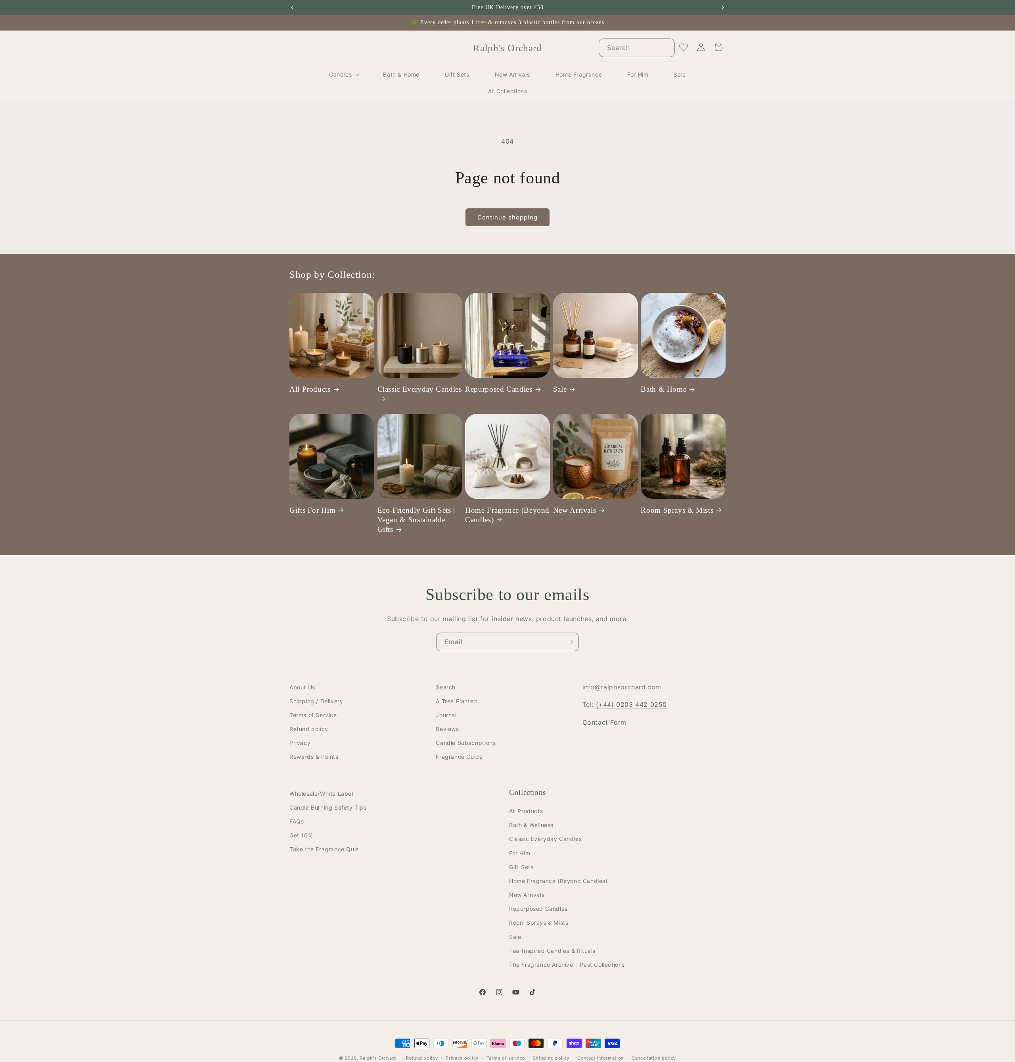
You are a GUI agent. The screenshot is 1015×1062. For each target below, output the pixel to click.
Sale (560, 389)
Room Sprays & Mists (677, 510)
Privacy (299, 743)
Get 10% (300, 835)
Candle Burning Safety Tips (328, 807)
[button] (343, 74)
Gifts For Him (312, 510)
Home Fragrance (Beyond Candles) (507, 514)
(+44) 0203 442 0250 (631, 705)
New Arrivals (574, 510)
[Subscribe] (569, 642)
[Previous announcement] (292, 7)
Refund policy (308, 729)
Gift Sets (521, 867)
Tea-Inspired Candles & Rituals (552, 950)
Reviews (447, 729)
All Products (310, 389)
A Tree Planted (456, 701)
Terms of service (505, 1057)
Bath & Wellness (531, 825)
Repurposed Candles (498, 389)
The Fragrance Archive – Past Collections (567, 964)
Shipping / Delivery (316, 701)
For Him (519, 853)
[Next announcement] (723, 7)
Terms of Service (313, 715)
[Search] (665, 47)
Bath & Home (663, 389)
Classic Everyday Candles (419, 389)
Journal (446, 715)
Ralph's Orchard (378, 1058)
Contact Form (604, 723)
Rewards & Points (314, 757)
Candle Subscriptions (466, 743)
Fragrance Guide (459, 757)
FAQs (296, 821)
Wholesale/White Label (321, 793)
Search (446, 687)
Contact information (600, 1057)
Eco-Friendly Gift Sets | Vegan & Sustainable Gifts (416, 519)
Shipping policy (551, 1057)
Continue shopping (507, 217)
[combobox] (636, 48)
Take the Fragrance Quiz (324, 849)
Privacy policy (462, 1057)
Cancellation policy (654, 1057)
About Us (302, 687)
